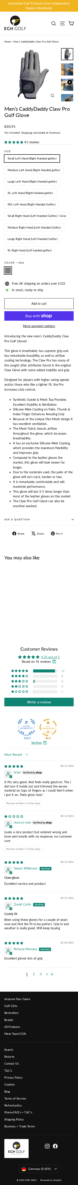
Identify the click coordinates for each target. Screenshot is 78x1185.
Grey (7, 270)
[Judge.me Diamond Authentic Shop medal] (26, 727)
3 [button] (41, 974)
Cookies (9, 1084)
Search (8, 1049)
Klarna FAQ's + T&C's (18, 1112)
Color (14, 262)
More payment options (39, 326)
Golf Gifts (11, 1006)
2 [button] (34, 974)
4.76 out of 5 (50, 657)
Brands (8, 1020)
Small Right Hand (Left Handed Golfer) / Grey (37, 216)
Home (7, 41)
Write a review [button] (39, 702)
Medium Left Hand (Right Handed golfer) (34, 170)
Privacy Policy (13, 1077)
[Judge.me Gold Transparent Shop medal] (48, 727)
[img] (13, 766)
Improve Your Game (17, 999)
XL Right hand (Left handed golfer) (30, 250)
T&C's (8, 1070)
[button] (14, 142)
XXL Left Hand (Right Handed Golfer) (31, 204)
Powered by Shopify (50, 1180)
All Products (12, 1027)
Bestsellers (11, 1013)
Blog (7, 1091)
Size (7, 151)
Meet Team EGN (15, 1033)
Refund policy (13, 1105)
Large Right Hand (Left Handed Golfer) (32, 239)
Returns (9, 1056)
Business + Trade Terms (19, 1126)
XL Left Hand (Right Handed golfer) (30, 193)
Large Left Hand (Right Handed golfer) (32, 181)
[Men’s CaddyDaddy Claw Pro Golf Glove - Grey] (6, 621)
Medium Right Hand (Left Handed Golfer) (34, 227)
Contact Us (11, 1063)
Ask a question (17, 519)
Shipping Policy (14, 1119)
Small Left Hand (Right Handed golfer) (32, 158)
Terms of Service (15, 1098)
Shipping (26, 132)
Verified (36, 743)
